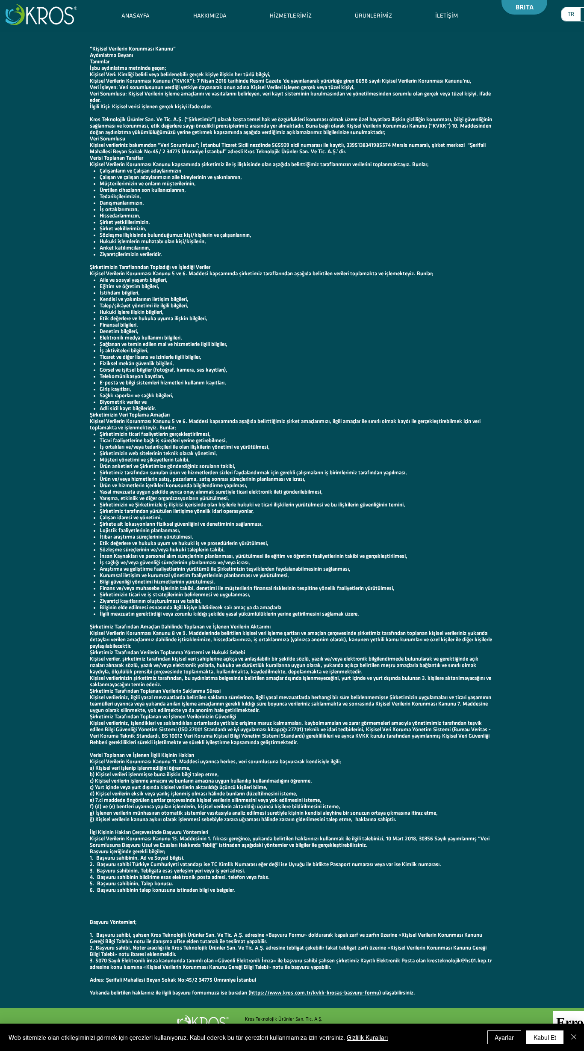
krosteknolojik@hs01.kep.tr (459, 961)
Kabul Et (545, 1037)
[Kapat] (574, 1037)
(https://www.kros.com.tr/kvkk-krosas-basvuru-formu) (314, 993)
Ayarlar (504, 1037)
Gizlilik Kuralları (367, 1037)
